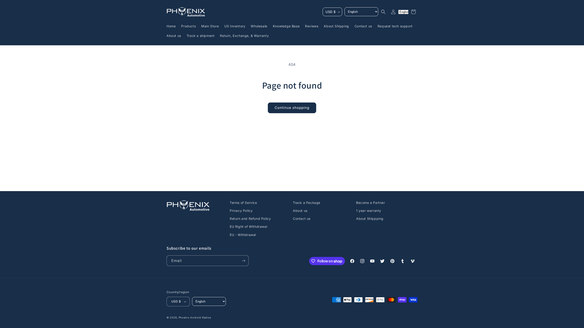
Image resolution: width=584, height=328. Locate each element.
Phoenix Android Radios (195, 317)
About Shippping (369, 218)
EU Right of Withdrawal (248, 226)
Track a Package (306, 203)
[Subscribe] (243, 260)
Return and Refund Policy (250, 218)
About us (300, 211)
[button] (383, 12)
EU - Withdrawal (243, 235)
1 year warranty (368, 211)
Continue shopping (292, 107)
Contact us (301, 218)
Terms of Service (243, 203)
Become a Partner (370, 203)
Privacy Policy (241, 211)
